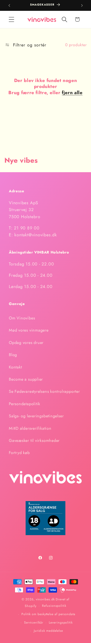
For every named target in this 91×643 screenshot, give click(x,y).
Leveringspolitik (61, 622)
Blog (13, 355)
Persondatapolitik (24, 404)
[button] (11, 19)
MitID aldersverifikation (30, 428)
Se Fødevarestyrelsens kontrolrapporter (44, 391)
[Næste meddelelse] (82, 5)
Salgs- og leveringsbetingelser (36, 416)
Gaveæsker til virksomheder (34, 440)
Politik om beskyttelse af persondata (48, 614)
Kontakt (15, 367)
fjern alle (72, 93)
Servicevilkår (33, 622)
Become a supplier (26, 379)
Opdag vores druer (26, 342)
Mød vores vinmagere (29, 330)
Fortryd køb (19, 453)
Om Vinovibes (22, 318)
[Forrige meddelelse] (9, 5)
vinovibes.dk (45, 599)
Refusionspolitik (54, 605)
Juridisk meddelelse (48, 630)
